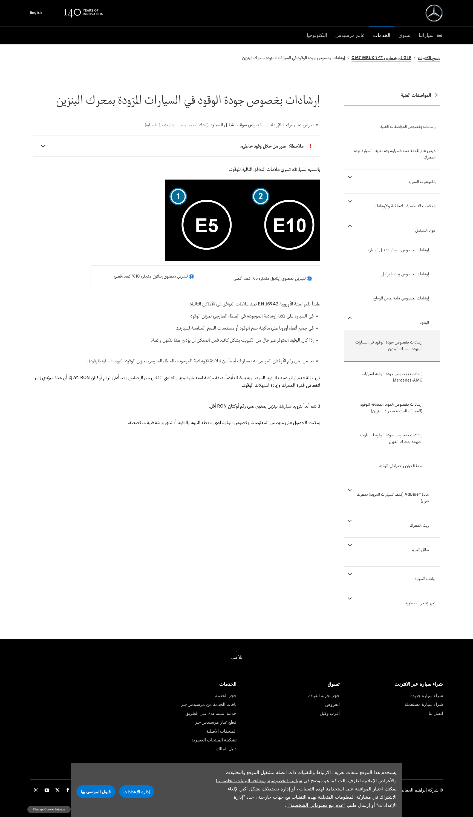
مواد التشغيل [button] (425, 230)
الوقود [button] (424, 322)
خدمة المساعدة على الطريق (210, 713)
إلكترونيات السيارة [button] (421, 181)
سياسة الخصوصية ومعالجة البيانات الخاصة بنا (259, 780)
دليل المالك (226, 749)
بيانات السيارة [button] (425, 578)
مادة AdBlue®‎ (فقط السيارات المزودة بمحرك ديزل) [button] (393, 497)
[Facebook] (68, 790)
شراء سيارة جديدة (426, 695)
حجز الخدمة (225, 695)
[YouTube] (47, 790)
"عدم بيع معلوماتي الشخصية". (316, 805)
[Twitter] (57, 790)
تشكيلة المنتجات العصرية (213, 740)
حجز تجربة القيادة (324, 695)
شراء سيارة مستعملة (424, 704)
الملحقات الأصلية (221, 731)
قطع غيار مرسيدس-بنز (215, 722)
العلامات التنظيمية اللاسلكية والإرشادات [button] (404, 206)
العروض (332, 704)
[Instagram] (36, 790)
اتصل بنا (436, 713)
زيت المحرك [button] (419, 525)
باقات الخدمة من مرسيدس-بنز (208, 704)
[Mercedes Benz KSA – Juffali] (434, 13)
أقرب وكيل (330, 713)
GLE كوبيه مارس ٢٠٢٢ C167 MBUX (381, 57)
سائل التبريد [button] (420, 549)
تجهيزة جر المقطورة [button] (420, 603)
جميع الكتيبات (429, 57)
